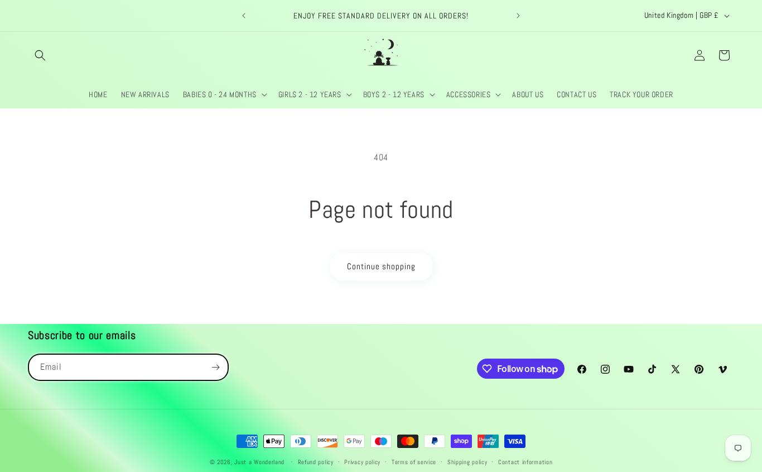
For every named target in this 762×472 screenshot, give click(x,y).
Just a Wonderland (259, 462)
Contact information (525, 462)
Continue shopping (381, 266)
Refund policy (316, 462)
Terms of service (414, 462)
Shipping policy (467, 462)
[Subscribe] (215, 367)
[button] (40, 55)
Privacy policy (362, 462)
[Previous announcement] (244, 15)
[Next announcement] (518, 15)
